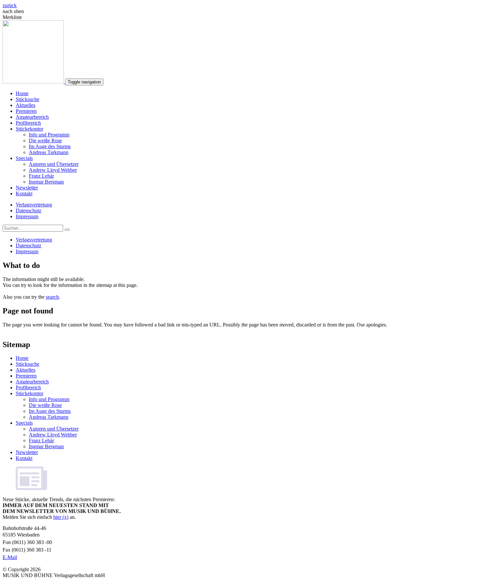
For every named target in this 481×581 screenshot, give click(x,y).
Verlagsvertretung (34, 204)
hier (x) (60, 517)
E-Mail (10, 557)
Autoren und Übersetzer (54, 164)
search (52, 297)
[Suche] (67, 230)
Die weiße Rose (45, 140)
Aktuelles (25, 105)
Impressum (27, 216)
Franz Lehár (41, 176)
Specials (24, 158)
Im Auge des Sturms (50, 146)
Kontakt (24, 193)
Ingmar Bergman (46, 182)
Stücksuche (27, 99)
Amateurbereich (32, 117)
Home (22, 93)
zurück (10, 5)
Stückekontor (29, 129)
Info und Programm (49, 134)
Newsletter (27, 187)
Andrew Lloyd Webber (53, 170)
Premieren (26, 111)
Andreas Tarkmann (48, 152)
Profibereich (28, 123)
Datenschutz (28, 210)
